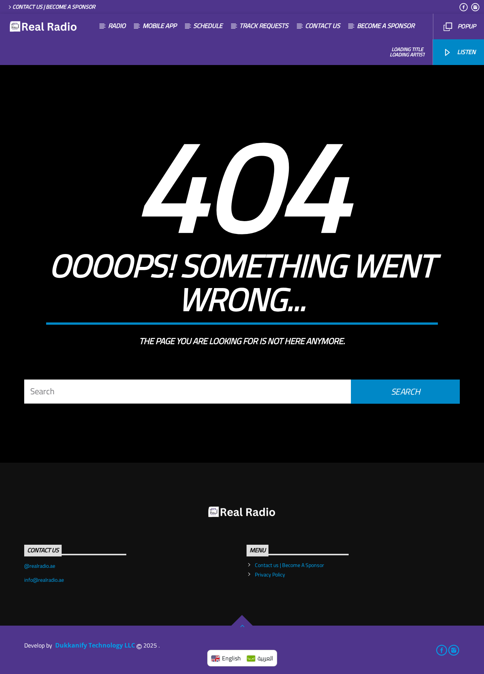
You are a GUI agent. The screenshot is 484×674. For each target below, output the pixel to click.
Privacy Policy (270, 574)
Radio (117, 26)
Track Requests (263, 26)
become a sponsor (385, 26)
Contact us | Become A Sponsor (53, 7)
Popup (466, 26)
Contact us (322, 26)
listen (466, 51)
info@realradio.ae (44, 580)
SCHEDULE (207, 26)
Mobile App (160, 26)
